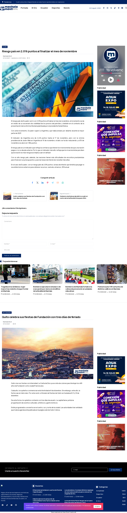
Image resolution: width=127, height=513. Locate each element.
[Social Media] (104, 8)
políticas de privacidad (74, 505)
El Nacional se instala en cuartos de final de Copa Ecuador (47, 491)
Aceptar (97, 506)
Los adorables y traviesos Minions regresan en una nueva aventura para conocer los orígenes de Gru (78, 492)
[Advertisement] (63, 27)
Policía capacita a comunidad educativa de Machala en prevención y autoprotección (41, 2)
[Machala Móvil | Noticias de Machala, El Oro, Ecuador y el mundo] (9, 8)
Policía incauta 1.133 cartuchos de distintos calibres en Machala (110, 288)
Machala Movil (7, 56)
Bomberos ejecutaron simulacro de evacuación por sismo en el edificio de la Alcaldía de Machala (47, 289)
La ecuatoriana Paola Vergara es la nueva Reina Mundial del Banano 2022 (78, 501)
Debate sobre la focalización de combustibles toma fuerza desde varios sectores (46, 500)
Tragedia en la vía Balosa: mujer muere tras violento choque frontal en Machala (14, 289)
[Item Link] (15, 274)
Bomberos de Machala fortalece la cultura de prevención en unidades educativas (78, 289)
